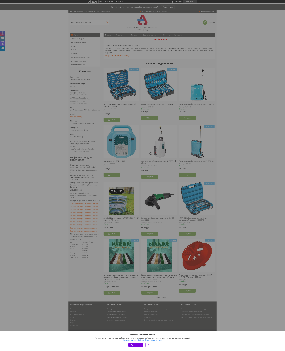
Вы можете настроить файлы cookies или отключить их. (142, 340)
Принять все (135, 345)
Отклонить (152, 345)
